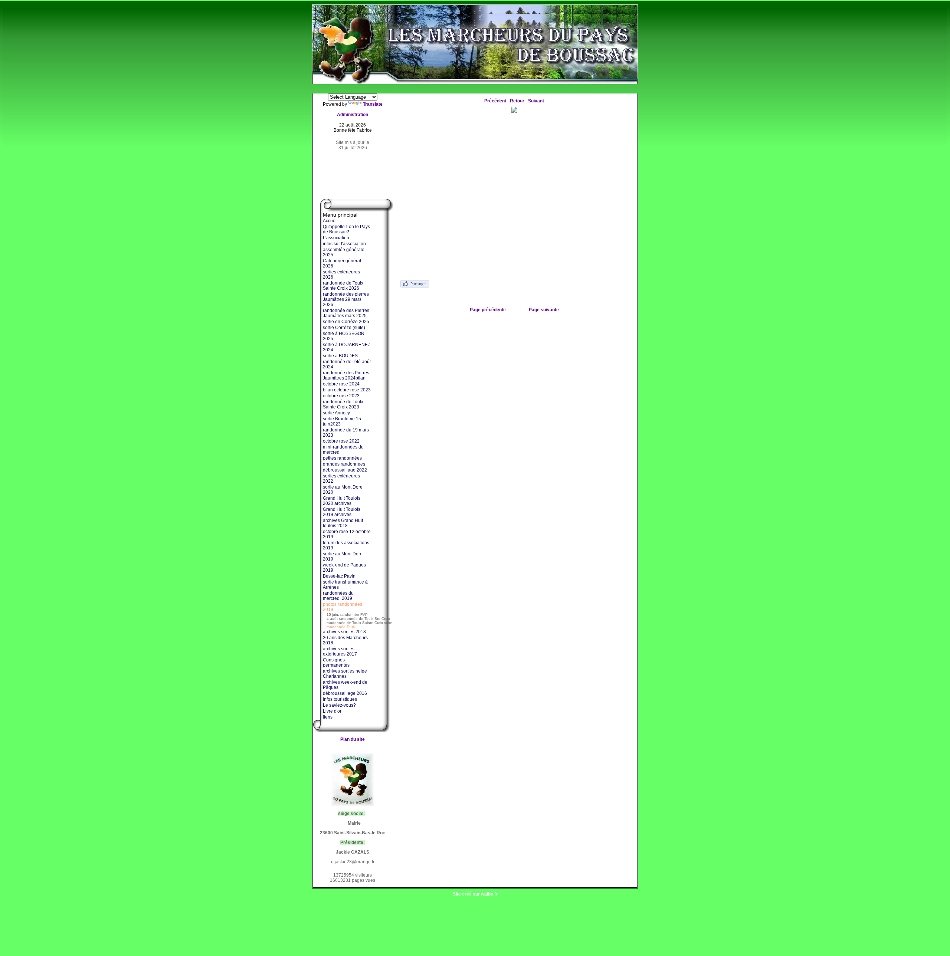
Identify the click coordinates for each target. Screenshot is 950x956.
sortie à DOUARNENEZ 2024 (346, 347)
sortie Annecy (336, 412)
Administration (352, 114)
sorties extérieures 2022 (341, 478)
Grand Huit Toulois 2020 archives (341, 501)
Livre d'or (332, 711)
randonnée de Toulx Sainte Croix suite (359, 623)
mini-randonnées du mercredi (343, 449)
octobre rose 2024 (341, 384)
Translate (373, 104)
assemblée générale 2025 (343, 252)
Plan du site (352, 739)
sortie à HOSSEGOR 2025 (343, 336)
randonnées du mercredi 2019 (338, 596)
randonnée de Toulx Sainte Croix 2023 (343, 404)
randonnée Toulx (341, 627)
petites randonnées (342, 458)
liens (327, 717)
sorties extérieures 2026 (341, 274)
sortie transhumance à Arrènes (345, 584)
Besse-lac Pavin (339, 576)
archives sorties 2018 (344, 631)
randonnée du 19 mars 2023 (346, 432)
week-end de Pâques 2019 (344, 567)
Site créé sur (475, 894)
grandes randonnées (344, 464)
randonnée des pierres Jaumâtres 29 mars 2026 (346, 299)
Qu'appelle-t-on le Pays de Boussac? (346, 229)
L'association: (336, 237)
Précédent (495, 101)
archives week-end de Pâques (345, 685)
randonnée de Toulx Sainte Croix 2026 (343, 285)
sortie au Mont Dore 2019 (343, 556)
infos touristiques (340, 699)
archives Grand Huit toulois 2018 (343, 523)
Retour (517, 101)
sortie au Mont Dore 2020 (343, 489)
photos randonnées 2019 (342, 607)
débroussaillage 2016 (345, 693)
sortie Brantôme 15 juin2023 (342, 421)
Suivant (536, 101)
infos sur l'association (344, 243)
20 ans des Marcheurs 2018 (345, 640)
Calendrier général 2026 (342, 263)
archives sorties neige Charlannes (345, 673)
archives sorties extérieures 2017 (340, 651)
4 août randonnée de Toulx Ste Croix (358, 619)
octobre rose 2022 (341, 441)
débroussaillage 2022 (345, 470)
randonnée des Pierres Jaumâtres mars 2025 (346, 313)
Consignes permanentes (336, 662)
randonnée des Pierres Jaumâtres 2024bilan (346, 375)
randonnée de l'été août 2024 (347, 364)
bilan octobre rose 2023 (347, 389)
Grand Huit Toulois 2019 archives (341, 512)
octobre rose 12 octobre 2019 (347, 534)
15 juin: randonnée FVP (347, 614)
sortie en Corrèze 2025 (346, 321)
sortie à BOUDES (340, 355)
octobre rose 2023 (341, 395)
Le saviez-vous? (339, 705)
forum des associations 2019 (346, 545)
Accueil (330, 220)
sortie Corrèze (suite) (344, 327)
